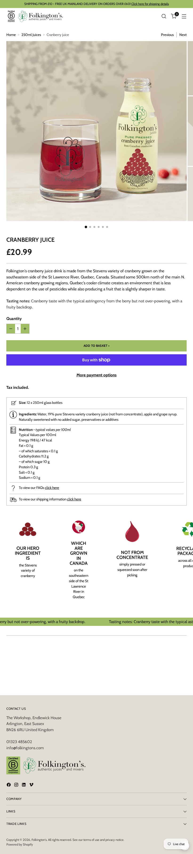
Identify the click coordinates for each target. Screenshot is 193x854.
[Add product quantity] (25, 328)
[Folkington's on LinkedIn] (24, 785)
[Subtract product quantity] (11, 328)
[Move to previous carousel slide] (172, 654)
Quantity (14, 318)
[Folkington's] (35, 16)
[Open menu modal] (184, 16)
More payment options (96, 375)
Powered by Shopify (19, 844)
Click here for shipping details (150, 4)
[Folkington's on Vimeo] (32, 785)
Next (183, 34)
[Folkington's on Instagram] (17, 785)
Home (11, 34)
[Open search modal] (164, 16)
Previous (167, 34)
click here (52, 487)
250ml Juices (31, 34)
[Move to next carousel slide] (183, 653)
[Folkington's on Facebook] (9, 785)
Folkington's (39, 840)
